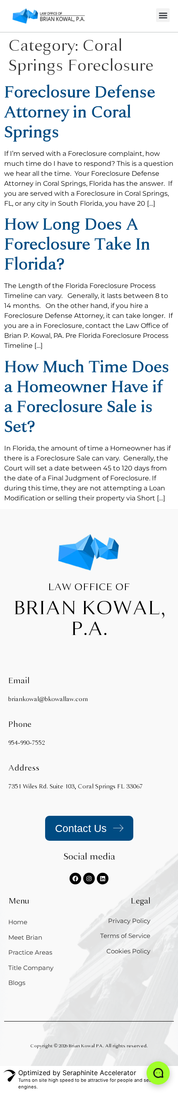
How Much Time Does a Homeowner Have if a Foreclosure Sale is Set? (86, 396)
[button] (163, 15)
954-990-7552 (26, 743)
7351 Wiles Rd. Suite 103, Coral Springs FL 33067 (75, 786)
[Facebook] (75, 878)
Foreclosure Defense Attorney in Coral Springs (79, 112)
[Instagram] (89, 878)
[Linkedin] (102, 878)
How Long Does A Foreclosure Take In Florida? (77, 244)
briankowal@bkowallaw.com (48, 699)
